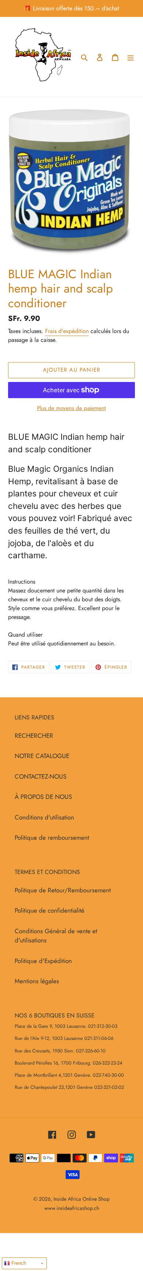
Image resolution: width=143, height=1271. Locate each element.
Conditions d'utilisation (44, 817)
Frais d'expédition (67, 331)
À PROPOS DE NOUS (43, 796)
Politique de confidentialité (49, 910)
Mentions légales (37, 981)
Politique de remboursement (52, 837)
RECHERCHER (34, 735)
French (18, 1263)
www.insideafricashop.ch (71, 1208)
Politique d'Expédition (43, 960)
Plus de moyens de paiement (71, 408)
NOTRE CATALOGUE (42, 755)
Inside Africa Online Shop (82, 1199)
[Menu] (130, 57)
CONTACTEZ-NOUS (40, 776)
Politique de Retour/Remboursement (63, 890)
